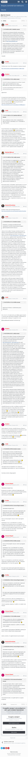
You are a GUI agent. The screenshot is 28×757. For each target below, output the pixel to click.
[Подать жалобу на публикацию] (23, 25)
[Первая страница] (1, 21)
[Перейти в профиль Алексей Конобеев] (2, 205)
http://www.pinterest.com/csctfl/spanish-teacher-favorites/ (14, 211)
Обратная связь (14, 751)
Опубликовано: (11, 25)
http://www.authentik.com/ (12, 41)
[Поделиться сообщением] (25, 25)
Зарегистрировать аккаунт (14, 723)
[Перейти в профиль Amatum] (2, 74)
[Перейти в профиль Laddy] (2, 25)
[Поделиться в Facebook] (4, 748)
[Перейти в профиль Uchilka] (2, 62)
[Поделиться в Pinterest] (8, 748)
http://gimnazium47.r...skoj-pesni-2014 (18, 235)
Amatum (6, 16)
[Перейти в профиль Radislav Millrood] (2, 153)
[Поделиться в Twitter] (2, 748)
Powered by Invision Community (14, 754)
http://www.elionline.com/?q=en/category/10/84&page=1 (13, 104)
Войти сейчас (14, 732)
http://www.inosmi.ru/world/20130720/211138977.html (13, 68)
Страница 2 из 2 (14, 20)
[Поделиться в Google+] (6, 748)
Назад (4, 20)
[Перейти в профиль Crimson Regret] (2, 484)
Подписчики (12, 737)
